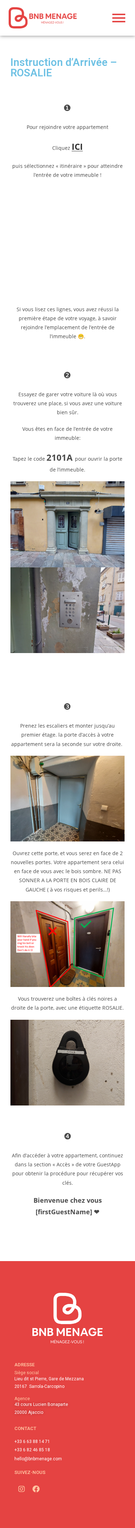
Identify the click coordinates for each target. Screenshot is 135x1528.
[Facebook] (36, 1489)
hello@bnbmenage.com (38, 1458)
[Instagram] (21, 1489)
